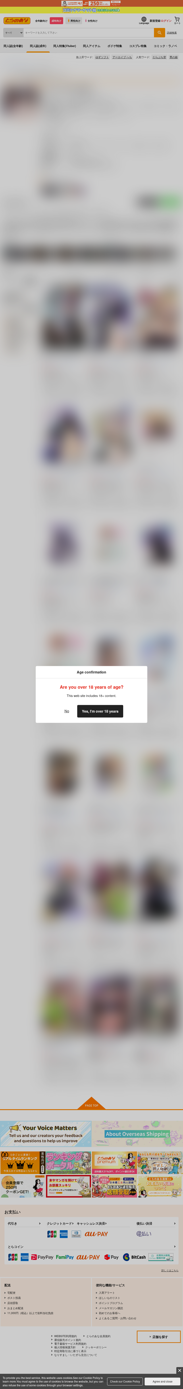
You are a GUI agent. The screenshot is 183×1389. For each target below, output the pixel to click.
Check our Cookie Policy (125, 1381)
